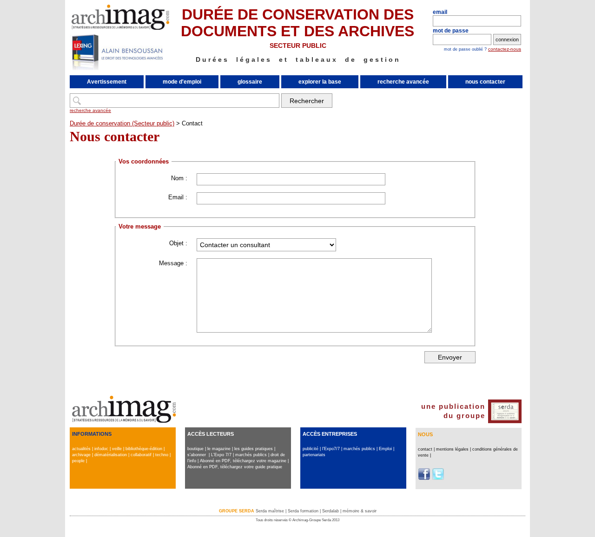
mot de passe (451, 30)
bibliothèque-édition (144, 448)
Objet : (178, 243)
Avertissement (106, 82)
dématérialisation (110, 454)
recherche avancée (403, 82)
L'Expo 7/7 (221, 454)
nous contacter (485, 82)
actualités (81, 448)
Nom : (179, 178)
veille (117, 448)
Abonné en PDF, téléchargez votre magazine (243, 460)
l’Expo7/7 (331, 448)
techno (161, 454)
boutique (195, 448)
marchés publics (251, 454)
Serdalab (330, 511)
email (440, 12)
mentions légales (452, 449)
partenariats (314, 454)
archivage (81, 454)
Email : (177, 197)
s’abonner (196, 454)
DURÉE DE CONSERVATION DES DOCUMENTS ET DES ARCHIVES (297, 22)
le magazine (219, 448)
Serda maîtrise (270, 511)
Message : (173, 263)
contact (425, 449)
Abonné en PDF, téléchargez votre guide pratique (234, 467)
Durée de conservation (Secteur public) (122, 123)
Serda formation (303, 511)
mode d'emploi (182, 82)
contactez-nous (504, 49)
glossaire (250, 82)
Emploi (385, 448)
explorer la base (319, 82)
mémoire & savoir (360, 511)
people (78, 460)
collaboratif (141, 454)
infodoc (101, 448)
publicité (310, 448)
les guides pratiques (253, 448)
